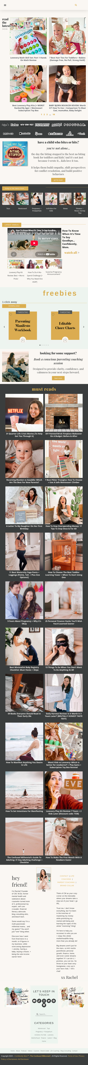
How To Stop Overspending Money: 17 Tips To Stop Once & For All (64, 527)
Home (65, 208)
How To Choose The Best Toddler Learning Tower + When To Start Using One (63, 575)
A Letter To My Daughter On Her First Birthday (24, 527)
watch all (70, 252)
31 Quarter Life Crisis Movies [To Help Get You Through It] (24, 434)
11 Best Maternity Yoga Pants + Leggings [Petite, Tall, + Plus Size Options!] (24, 575)
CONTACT (64, 876)
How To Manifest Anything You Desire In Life (24, 763)
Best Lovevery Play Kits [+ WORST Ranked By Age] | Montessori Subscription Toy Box (28, 108)
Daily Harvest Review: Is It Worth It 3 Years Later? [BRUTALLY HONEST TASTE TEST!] (63, 716)
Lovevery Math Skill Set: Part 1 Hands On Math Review (28, 58)
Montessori (22, 208)
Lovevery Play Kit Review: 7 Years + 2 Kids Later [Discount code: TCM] (63, 812)
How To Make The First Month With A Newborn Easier (64, 858)
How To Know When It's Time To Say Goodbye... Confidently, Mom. (71, 239)
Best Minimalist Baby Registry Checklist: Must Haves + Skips (24, 668)
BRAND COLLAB (67, 885)
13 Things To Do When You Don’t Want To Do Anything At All (63, 668)
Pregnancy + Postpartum (37, 209)
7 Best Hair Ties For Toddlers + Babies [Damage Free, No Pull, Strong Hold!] (67, 58)
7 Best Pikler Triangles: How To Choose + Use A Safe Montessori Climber (63, 481)
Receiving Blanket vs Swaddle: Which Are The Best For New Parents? (24, 481)
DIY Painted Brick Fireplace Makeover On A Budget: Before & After (64, 434)
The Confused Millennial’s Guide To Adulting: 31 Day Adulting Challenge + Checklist (24, 860)
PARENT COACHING (66, 882)
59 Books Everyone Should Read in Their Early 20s (24, 714)
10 (54, 114)
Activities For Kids (51, 209)
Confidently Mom (20, 1056)
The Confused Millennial (40, 1056)
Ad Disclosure (23, 1059)
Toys (8, 208)
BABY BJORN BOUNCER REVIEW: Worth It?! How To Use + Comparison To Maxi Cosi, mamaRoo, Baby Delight (67, 108)
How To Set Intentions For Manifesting (24, 811)
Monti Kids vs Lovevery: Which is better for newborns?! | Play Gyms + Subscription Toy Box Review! (63, 765)
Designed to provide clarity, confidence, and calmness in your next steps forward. (58, 370)
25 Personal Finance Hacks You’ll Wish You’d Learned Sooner (63, 622)
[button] (5, 5)
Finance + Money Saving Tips (79, 210)
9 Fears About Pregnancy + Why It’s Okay (24, 622)
